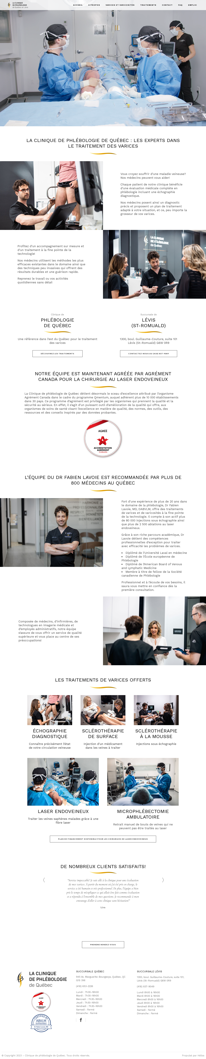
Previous (43, 880)
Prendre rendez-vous (103, 945)
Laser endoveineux (63, 811)
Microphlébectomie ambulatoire (143, 814)
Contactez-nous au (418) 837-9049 (148, 354)
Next (162, 880)
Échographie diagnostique (49, 733)
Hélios (201, 1055)
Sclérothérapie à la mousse (156, 733)
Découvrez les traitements (57, 354)
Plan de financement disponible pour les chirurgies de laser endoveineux (103, 839)
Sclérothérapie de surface (103, 733)
